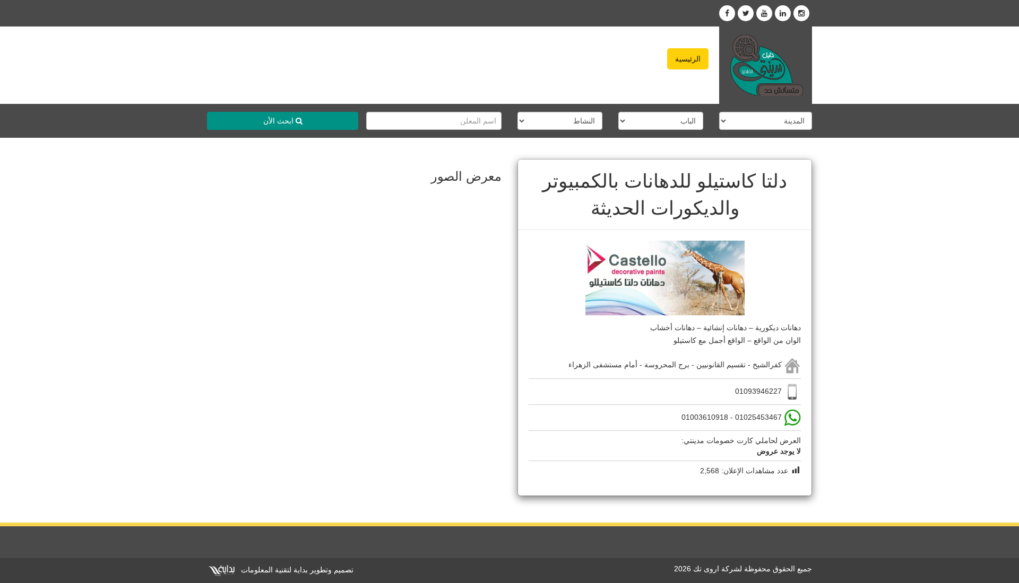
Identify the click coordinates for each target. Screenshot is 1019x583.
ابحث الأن (279, 121)
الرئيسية (688, 59)
